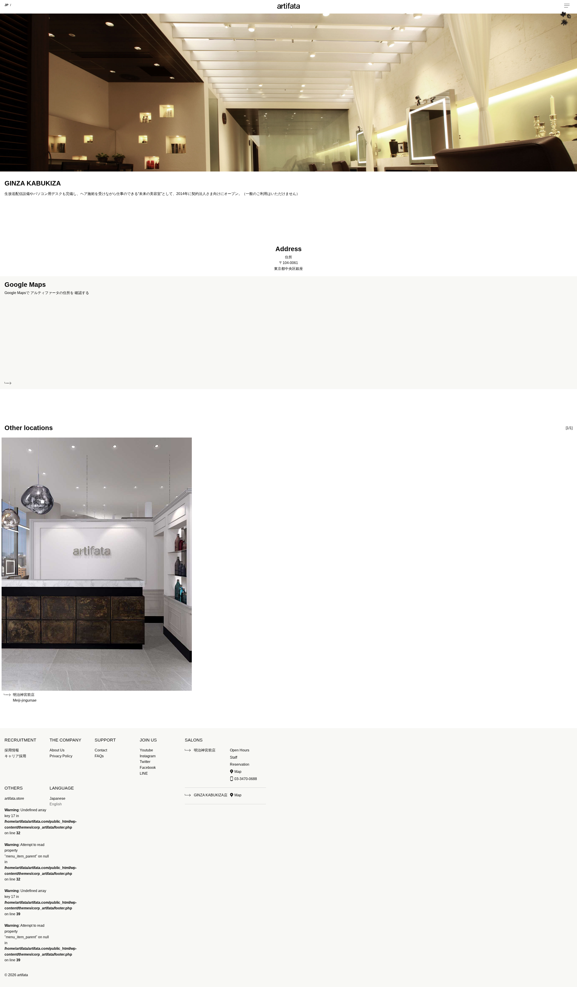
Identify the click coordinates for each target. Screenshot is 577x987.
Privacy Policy (61, 756)
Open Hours (239, 750)
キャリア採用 (15, 756)
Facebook (148, 767)
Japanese (57, 798)
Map (237, 772)
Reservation (239, 764)
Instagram (148, 756)
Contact (101, 750)
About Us (57, 750)
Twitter (145, 762)
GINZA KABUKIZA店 (210, 795)
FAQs (99, 756)
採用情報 (12, 750)
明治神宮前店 (204, 750)
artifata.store (14, 798)
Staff (233, 757)
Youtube (146, 750)
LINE (144, 773)
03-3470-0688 (245, 779)
